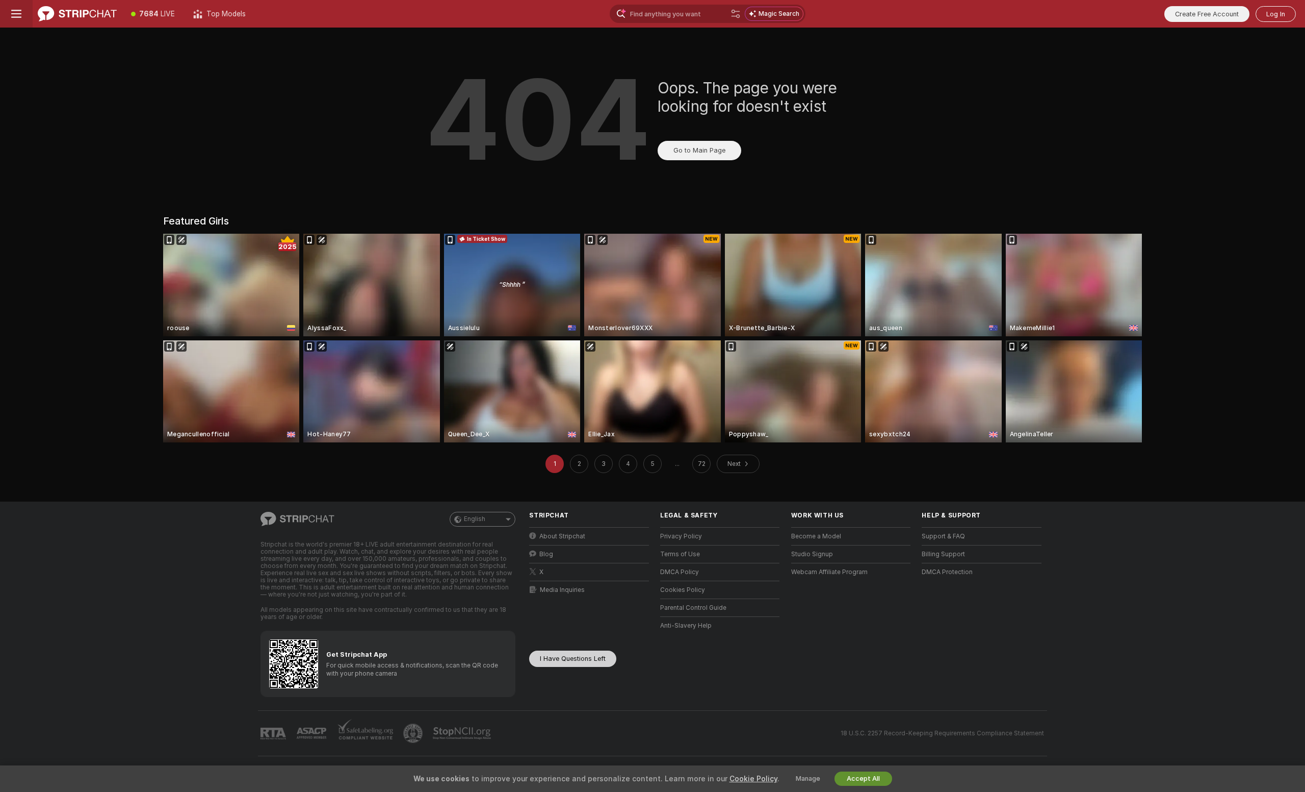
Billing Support (943, 554)
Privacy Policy (681, 536)
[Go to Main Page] (77, 14)
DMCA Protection (947, 572)
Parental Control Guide (693, 607)
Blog (546, 554)
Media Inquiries (562, 589)
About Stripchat (562, 536)
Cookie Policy (753, 779)
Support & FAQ (943, 536)
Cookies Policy (682, 589)
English (474, 519)
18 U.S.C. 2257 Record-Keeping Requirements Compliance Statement (942, 733)
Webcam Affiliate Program (829, 572)
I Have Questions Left (573, 658)
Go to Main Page (699, 150)
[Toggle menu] (16, 14)
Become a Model (816, 536)
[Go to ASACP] (312, 733)
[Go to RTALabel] (274, 733)
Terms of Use (680, 554)
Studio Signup (812, 554)
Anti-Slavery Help (686, 625)
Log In (1275, 14)
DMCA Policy (679, 572)
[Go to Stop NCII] (463, 733)
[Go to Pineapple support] (414, 733)
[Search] (735, 14)
